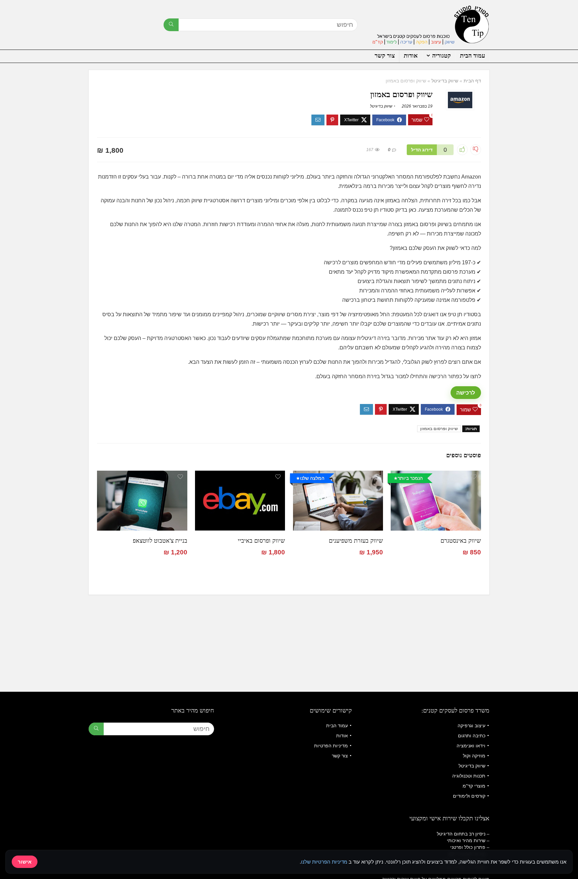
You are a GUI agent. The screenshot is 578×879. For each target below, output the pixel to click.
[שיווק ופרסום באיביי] (240, 475)
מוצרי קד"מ (474, 786)
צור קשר (385, 55)
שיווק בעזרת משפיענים (356, 540)
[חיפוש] (171, 24)
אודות (411, 55)
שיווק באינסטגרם (461, 540)
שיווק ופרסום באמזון (439, 428)
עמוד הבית (472, 55)
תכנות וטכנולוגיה (468, 776)
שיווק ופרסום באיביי (261, 540)
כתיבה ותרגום (471, 735)
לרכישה (465, 393)
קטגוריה (441, 55)
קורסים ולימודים (469, 796)
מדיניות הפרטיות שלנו (324, 862)
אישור (24, 862)
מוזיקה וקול (474, 755)
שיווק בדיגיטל (444, 80)
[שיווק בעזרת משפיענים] (338, 475)
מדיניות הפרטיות (331, 745)
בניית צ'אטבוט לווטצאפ (160, 540)
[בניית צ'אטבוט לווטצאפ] (142, 475)
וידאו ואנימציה (471, 745)
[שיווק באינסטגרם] (436, 475)
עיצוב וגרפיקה (471, 725)
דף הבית (472, 80)
